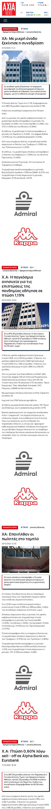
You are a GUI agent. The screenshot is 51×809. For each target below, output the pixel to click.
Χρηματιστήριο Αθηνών (13, 32)
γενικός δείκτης (34, 32)
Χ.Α (31, 267)
